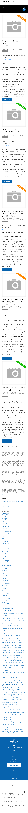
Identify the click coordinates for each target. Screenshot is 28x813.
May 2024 (4, 557)
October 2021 (5, 597)
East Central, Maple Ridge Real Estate (12, 659)
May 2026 (4, 520)
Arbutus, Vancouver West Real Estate (11, 610)
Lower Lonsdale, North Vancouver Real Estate (13, 394)
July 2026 (4, 516)
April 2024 (4, 558)
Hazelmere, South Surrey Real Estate (8, 472)
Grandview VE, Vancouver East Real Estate (13, 672)
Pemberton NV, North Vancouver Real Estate (13, 709)
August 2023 (5, 567)
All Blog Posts (5, 500)
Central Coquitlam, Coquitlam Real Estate (13, 627)
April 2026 (4, 521)
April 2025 (4, 538)
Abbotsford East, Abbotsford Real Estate (13, 446)
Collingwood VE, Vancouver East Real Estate (13, 640)
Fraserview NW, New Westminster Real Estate (13, 664)
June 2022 (4, 588)
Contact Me (14, 765)
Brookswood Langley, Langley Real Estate (9, 451)
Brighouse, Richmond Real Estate (10, 615)
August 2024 (5, 552)
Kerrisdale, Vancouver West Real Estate (12, 681)
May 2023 (4, 572)
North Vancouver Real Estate (7, 482)
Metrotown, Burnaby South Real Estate (13, 480)
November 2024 (6, 546)
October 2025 (5, 530)
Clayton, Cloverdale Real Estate (15, 456)
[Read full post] (14, 27)
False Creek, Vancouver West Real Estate (12, 466)
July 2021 (4, 602)
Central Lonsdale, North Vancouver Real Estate (14, 454)
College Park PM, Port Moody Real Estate (12, 639)
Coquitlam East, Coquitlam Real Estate (11, 459)
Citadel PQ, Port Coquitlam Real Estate (12, 635)
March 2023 (5, 575)
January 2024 (5, 562)
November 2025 (6, 528)
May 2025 (4, 536)
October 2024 (5, 548)
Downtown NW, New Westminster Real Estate (14, 462)
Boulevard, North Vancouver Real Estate (12, 613)
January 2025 (5, 543)
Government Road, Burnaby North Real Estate (12, 469)
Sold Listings (5, 508)
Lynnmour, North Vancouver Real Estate (9, 479)
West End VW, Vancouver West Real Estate (14, 491)
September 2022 (6, 583)
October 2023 (5, 563)
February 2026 (6, 525)
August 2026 (5, 515)
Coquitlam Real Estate (8, 644)
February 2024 (5, 560)
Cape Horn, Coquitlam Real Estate (8, 453)
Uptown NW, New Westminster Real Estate (9, 489)
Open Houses (5, 506)
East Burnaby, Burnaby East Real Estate (15, 464)
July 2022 (4, 587)
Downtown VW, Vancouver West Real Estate (9, 463)
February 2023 (5, 577)
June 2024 (4, 555)
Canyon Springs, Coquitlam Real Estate (17, 452)
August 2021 (5, 600)
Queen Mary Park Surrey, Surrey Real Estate (17, 484)
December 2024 (6, 545)
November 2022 (6, 582)
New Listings (5, 505)
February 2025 (6, 541)
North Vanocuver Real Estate (17, 482)
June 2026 (4, 518)
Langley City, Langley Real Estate (10, 691)
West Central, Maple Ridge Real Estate (15, 49)
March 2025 (5, 540)
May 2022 (4, 590)
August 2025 (5, 533)
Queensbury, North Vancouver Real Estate (9, 485)
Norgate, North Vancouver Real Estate (12, 699)
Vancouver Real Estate (21, 489)
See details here (6, 59)
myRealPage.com (16, 785)
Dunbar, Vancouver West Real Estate (11, 655)
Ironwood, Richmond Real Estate (7, 473)
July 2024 (4, 553)
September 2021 (6, 599)
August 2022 (5, 585)
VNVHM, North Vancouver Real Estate (8, 490)
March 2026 (5, 523)
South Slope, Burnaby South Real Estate (12, 714)
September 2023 (6, 565)
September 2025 (6, 531)
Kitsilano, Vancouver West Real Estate (11, 687)
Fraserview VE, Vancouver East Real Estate (13, 665)
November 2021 (6, 595)
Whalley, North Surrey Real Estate (18, 492)
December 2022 (6, 580)
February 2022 (5, 594)
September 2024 (6, 550)
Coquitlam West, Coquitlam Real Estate (11, 460)
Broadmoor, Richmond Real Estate (16, 450)
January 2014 (5, 604)
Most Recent (5, 513)
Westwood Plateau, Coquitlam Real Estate (13, 731)
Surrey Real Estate (10, 488)
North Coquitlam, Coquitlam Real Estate (17, 481)
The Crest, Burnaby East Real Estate (19, 488)
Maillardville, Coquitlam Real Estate (11, 696)
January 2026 (5, 526)
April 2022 (4, 592)
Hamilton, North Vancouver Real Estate (18, 471)
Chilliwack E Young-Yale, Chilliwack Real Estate (10, 455)
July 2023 (4, 568)
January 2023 (5, 578)
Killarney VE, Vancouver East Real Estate (12, 474)
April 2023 (4, 573)
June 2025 (4, 535)
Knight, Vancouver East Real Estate (14, 477)
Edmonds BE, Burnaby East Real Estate (12, 660)
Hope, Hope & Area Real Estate (20, 472)
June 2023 (4, 570)
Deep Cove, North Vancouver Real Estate (13, 650)
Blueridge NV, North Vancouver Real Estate (13, 612)
